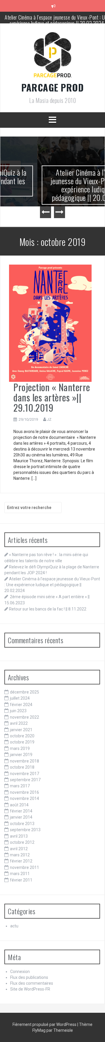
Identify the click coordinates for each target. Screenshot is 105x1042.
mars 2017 (20, 786)
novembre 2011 (24, 867)
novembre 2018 (24, 761)
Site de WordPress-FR (30, 989)
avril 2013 (19, 836)
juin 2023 (18, 710)
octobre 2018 (22, 767)
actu (14, 926)
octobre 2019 (22, 742)
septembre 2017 (25, 779)
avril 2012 (19, 848)
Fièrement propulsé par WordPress (45, 1024)
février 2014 (21, 811)
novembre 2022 (24, 717)
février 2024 (21, 704)
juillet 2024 (20, 698)
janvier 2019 (21, 754)
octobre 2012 (22, 842)
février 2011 (21, 880)
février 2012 (21, 861)
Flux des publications (29, 977)
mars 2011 (20, 873)
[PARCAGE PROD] (52, 56)
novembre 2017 (24, 773)
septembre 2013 (25, 829)
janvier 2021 (21, 729)
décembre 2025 (24, 692)
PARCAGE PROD (52, 87)
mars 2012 (20, 855)
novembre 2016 (24, 792)
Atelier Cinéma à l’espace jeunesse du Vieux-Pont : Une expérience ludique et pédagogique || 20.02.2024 (54, 185)
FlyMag (39, 1030)
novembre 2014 (24, 798)
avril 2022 (19, 723)
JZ (49, 419)
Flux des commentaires (31, 983)
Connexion (20, 971)
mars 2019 (20, 748)
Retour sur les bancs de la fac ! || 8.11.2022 (47, 609)
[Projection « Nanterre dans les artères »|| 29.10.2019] (50, 322)
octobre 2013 (22, 823)
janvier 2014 (21, 817)
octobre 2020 (22, 736)
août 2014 (19, 805)
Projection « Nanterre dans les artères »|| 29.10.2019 (51, 397)
